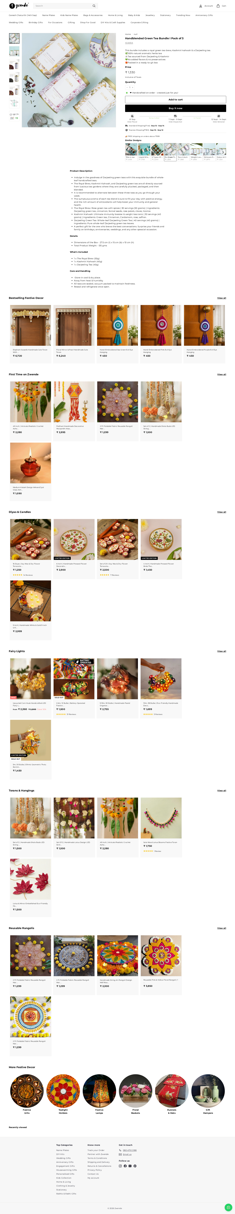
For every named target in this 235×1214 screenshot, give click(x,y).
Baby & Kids (134, 15)
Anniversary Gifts (204, 15)
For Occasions (55, 22)
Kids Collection (63, 1178)
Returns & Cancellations (99, 1166)
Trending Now (183, 15)
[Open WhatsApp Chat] (228, 1207)
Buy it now (175, 108)
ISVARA (129, 43)
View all (221, 298)
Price (128, 67)
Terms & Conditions (97, 1158)
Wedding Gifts (16, 22)
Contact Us (93, 1174)
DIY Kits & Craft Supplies (113, 22)
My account (93, 1178)
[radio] (131, 152)
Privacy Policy (95, 1170)
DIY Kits (60, 1154)
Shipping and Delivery (99, 1162)
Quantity (130, 82)
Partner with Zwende (98, 1154)
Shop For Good (87, 22)
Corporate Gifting (139, 22)
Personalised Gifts (65, 1174)
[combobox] (65, 6)
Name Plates (48, 15)
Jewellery (150, 15)
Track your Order (96, 1150)
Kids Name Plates (69, 15)
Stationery (165, 15)
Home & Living (115, 15)
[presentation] (223, 152)
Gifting (71, 22)
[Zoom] (69, 80)
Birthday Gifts (36, 22)
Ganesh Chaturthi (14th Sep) (23, 15)
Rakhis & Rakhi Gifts (66, 1193)
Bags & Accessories (93, 15)
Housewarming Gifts (66, 1170)
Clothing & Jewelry (65, 1186)
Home (128, 34)
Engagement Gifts (65, 1166)
